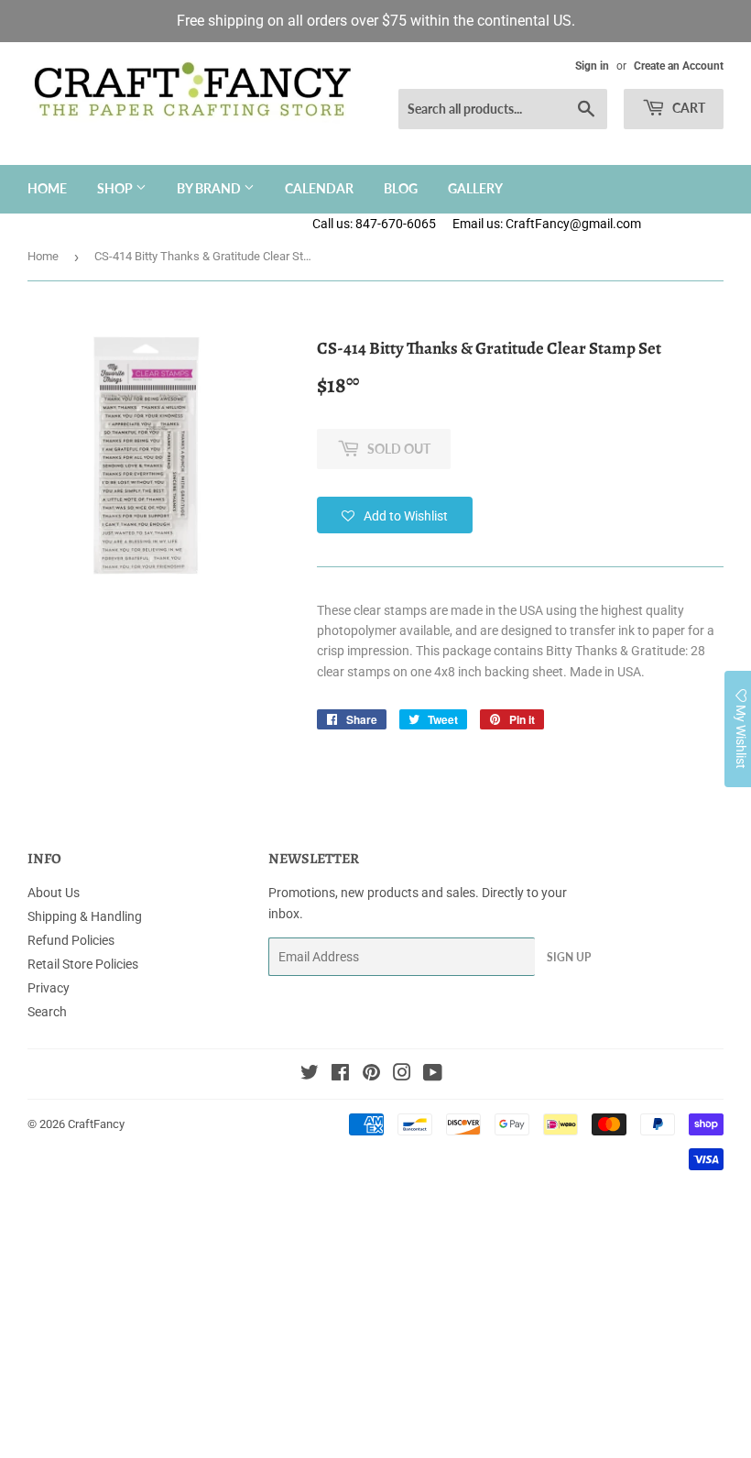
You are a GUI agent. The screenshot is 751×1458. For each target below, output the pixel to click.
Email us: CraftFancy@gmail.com (601, 223)
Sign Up (569, 957)
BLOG (401, 188)
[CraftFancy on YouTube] (432, 1075)
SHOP (116, 188)
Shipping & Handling (84, 916)
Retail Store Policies (82, 964)
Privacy (48, 988)
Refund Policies (70, 940)
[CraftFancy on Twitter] (309, 1075)
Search (47, 1011)
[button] (395, 515)
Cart (687, 107)
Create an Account (679, 66)
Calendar (319, 188)
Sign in (592, 66)
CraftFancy (96, 1124)
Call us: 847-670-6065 (374, 223)
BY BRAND (210, 188)
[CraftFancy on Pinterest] (371, 1075)
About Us (53, 892)
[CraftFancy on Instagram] (402, 1075)
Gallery (475, 188)
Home (47, 188)
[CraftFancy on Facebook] (340, 1075)
